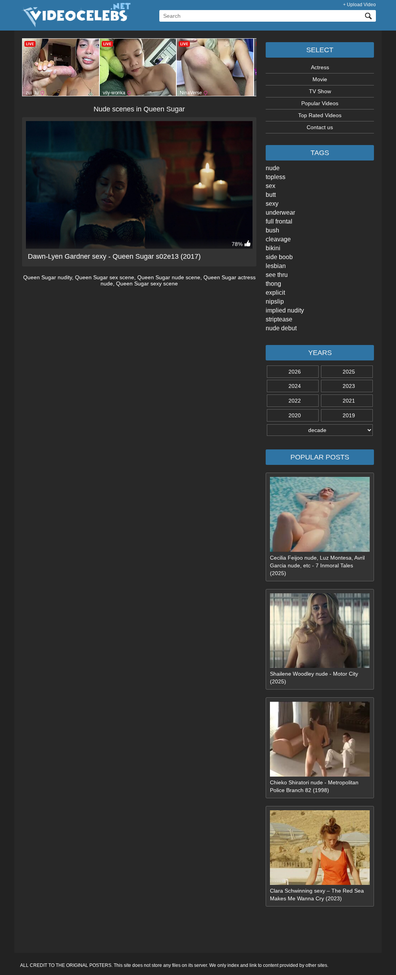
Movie (319, 79)
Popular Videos (319, 103)
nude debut (281, 328)
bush (272, 230)
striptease (279, 319)
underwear (280, 212)
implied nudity (285, 310)
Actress (320, 67)
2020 (294, 415)
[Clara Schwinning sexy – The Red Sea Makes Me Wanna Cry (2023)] (320, 883)
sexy (272, 203)
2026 (294, 372)
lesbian (276, 266)
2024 (294, 386)
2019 (349, 415)
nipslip (275, 301)
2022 (294, 401)
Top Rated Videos (319, 115)
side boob (279, 257)
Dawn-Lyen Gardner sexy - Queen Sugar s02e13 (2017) (114, 256)
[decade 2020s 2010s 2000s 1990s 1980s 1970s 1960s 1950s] (320, 430)
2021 (349, 401)
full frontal (279, 221)
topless (275, 177)
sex (270, 186)
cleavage (278, 239)
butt (271, 194)
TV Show (320, 91)
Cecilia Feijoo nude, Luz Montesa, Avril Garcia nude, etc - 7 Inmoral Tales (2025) (317, 565)
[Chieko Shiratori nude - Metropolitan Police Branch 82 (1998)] (320, 775)
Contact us (320, 127)
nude (273, 168)
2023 (349, 386)
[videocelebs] (75, 25)
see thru (277, 274)
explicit (275, 292)
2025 (349, 372)
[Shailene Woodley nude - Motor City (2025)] (320, 666)
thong (273, 283)
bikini (273, 248)
